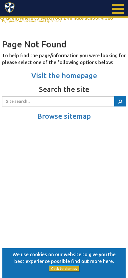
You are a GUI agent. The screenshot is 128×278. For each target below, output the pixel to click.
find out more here (92, 261)
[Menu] (117, 8)
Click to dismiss (64, 269)
